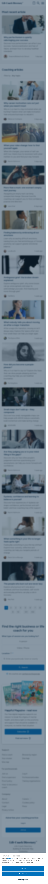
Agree (23, 868)
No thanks (23, 874)
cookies (10, 858)
